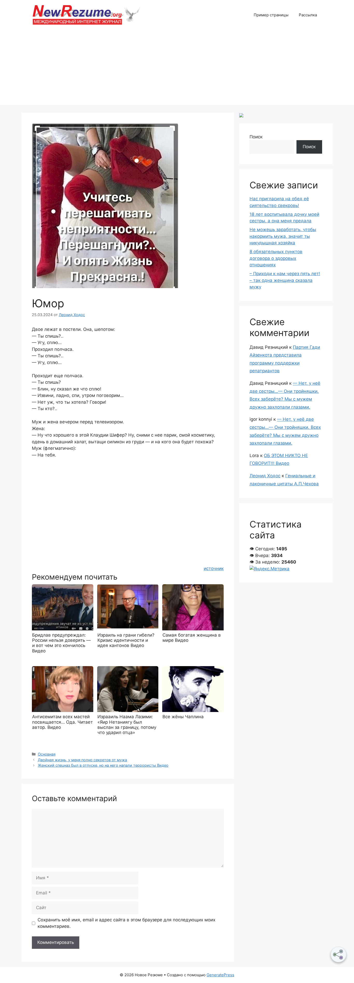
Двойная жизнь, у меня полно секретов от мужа (82, 760)
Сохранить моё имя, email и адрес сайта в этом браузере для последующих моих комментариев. (126, 923)
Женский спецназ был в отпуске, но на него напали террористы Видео (103, 765)
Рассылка (308, 14)
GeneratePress (220, 974)
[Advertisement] (177, 68)
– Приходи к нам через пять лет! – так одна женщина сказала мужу (285, 280)
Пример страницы (271, 14)
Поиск (256, 136)
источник (214, 568)
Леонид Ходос (265, 475)
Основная (46, 754)
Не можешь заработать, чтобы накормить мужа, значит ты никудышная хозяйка (283, 236)
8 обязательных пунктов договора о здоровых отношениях (276, 258)
